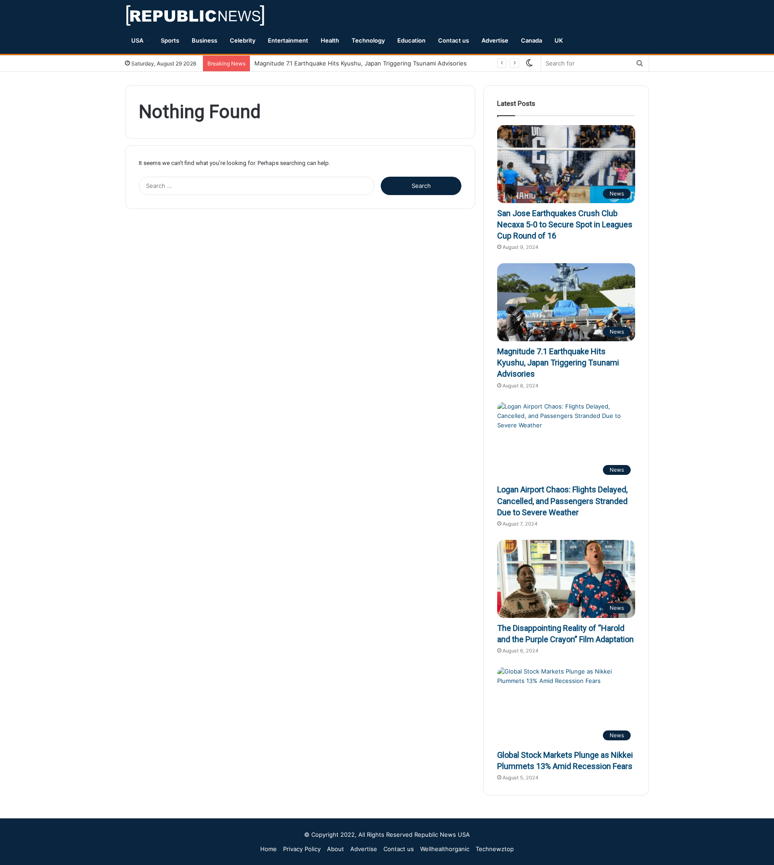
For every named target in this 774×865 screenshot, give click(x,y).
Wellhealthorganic (444, 848)
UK (559, 40)
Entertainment (288, 40)
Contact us (453, 40)
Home (268, 848)
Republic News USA (442, 834)
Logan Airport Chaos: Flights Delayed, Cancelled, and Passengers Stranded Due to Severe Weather (562, 501)
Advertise (495, 40)
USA (137, 40)
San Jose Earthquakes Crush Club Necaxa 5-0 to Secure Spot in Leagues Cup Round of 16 (564, 224)
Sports (170, 40)
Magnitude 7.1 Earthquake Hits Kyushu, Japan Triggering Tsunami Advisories (360, 63)
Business (204, 40)
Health (330, 40)
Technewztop (495, 848)
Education (411, 40)
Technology (368, 40)
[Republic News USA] (196, 15)
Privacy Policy (302, 848)
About (335, 848)
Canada (531, 40)
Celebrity (242, 40)
